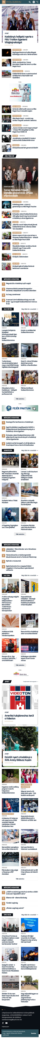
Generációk (16, 145)
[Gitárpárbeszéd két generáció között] (6, 148)
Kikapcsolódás (17, 50)
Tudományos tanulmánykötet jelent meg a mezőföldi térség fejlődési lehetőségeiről (10, 364)
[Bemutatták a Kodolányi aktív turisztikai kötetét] (29, 621)
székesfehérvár (25, 787)
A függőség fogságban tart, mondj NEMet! (10, 526)
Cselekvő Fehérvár (17, 71)
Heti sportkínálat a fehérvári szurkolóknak (29, 848)
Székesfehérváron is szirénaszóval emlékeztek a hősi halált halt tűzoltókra (24, 75)
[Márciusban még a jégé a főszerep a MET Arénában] (10, 859)
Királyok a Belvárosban (20, 257)
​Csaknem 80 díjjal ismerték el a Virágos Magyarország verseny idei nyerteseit (29, 939)
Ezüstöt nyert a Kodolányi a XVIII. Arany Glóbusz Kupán (18, 758)
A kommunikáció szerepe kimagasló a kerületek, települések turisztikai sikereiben (21, 289)
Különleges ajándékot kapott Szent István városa (28, 658)
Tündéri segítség (12, 903)
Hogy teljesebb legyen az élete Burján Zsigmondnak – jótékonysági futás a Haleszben (29, 997)
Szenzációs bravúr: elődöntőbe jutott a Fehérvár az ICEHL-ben (28, 818)
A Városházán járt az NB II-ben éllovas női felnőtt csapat (29, 872)
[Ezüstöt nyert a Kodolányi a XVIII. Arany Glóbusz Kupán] (20, 746)
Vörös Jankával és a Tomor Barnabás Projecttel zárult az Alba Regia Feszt (24, 64)
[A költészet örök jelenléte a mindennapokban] (10, 621)
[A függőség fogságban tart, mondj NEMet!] (10, 514)
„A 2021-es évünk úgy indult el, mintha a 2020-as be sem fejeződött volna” (22, 893)
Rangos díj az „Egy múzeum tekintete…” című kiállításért (9, 658)
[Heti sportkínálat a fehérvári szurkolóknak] (29, 836)
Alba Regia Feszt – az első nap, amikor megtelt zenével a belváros (24, 119)
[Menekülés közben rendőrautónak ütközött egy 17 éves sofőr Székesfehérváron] (6, 246)
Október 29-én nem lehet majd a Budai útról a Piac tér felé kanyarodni (10, 996)
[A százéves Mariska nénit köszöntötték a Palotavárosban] (29, 514)
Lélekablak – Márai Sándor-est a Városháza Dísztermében (21, 550)
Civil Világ (7, 915)
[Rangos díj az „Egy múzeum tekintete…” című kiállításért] (10, 645)
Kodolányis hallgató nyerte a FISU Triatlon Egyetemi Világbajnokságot (19, 39)
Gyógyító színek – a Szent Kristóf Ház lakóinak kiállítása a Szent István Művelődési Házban (10, 969)
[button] (33, 1033)
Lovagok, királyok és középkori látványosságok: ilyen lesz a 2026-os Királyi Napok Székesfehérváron (9, 335)
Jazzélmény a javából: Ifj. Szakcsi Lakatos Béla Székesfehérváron (24, 139)
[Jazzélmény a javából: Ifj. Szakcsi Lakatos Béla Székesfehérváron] (6, 138)
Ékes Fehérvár (16, 106)
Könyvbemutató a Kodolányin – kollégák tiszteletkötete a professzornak (9, 391)
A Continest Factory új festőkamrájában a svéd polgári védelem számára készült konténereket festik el (10, 940)
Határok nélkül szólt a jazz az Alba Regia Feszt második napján (24, 110)
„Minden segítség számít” (15, 908)
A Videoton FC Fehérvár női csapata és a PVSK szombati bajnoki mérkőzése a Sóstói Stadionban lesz (10, 822)
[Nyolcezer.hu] (11, 2)
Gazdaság (15, 222)
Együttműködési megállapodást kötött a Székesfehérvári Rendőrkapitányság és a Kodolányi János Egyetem (20, 429)
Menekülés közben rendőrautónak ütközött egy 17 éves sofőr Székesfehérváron (24, 248)
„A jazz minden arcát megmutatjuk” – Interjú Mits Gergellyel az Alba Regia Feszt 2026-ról (25, 130)
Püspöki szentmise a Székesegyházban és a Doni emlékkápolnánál (29, 967)
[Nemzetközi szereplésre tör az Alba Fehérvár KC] (10, 836)
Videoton (10, 814)
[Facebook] (3, 1023)
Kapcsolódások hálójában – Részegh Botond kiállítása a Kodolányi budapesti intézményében (28, 601)
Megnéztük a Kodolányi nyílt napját (18, 283)
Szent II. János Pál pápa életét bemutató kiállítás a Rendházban (29, 363)
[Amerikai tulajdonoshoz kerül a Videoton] (20, 705)
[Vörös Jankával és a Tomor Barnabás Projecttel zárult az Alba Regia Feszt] (6, 62)
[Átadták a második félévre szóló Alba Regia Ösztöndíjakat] (29, 490)
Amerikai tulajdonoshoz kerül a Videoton (19, 717)
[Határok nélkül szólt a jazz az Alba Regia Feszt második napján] (6, 109)
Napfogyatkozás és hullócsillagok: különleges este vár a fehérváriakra (24, 53)
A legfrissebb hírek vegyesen (30, 681)
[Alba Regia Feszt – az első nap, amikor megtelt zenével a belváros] (6, 119)
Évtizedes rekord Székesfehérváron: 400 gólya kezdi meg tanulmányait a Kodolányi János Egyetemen (24, 216)
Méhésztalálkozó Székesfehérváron (27, 389)
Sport (6, 33)
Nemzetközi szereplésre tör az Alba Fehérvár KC (10, 848)
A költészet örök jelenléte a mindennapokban (8, 633)
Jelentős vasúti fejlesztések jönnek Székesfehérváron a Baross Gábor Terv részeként (24, 226)
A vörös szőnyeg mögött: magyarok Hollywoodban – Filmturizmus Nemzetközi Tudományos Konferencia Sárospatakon (10, 604)
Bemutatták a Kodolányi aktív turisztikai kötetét (29, 632)
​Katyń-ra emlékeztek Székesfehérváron (28, 331)
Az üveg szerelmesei (13, 294)
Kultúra (15, 136)
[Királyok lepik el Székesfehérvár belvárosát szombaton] (6, 266)
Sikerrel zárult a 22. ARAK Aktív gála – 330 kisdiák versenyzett (28, 793)
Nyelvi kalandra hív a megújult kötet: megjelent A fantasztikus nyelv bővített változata (20, 568)
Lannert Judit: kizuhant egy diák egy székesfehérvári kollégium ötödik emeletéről (29, 475)
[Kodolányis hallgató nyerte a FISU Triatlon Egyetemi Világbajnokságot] (20, 24)
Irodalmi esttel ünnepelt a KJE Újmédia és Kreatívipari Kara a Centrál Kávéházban (20, 444)
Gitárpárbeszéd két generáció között (25, 148)
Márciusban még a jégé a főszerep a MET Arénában (10, 872)
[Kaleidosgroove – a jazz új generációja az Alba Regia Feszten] (6, 205)
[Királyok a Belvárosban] (6, 257)
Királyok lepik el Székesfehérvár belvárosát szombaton (23, 267)
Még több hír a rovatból (28, 309)
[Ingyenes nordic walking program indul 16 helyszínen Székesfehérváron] (10, 776)
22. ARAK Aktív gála (26, 784)
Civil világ (15, 243)
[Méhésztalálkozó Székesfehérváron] (29, 377)
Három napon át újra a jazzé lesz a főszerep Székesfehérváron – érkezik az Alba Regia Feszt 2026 (25, 237)
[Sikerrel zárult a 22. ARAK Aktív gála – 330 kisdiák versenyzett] (29, 776)
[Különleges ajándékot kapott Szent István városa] (29, 645)
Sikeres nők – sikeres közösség (16, 897)
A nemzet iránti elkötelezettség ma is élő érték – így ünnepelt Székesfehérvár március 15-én (21, 301)
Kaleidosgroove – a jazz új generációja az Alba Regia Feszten (24, 205)
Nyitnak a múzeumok (13, 561)
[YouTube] (6, 1023)
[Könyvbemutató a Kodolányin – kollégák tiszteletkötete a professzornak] (10, 377)
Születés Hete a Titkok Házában (9, 501)
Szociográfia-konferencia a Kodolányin (19, 422)
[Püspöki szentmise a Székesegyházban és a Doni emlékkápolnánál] (29, 954)
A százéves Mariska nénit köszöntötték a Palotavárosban (28, 527)
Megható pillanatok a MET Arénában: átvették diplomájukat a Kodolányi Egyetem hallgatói (10, 475)
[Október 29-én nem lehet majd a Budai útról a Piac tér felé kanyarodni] (10, 983)
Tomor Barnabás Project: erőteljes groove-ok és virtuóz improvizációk (18, 193)
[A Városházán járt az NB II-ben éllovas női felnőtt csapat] (29, 859)
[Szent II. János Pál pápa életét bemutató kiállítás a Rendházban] (29, 350)
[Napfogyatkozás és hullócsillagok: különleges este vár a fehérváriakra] (6, 52)
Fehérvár (4, 814)
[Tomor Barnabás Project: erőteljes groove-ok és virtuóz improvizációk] (20, 178)
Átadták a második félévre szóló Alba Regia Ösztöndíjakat (29, 502)
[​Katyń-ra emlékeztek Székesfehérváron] (29, 319)
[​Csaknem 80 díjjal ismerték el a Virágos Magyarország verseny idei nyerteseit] (29, 925)
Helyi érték (16, 263)
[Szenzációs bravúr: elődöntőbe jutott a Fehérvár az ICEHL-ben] (29, 805)
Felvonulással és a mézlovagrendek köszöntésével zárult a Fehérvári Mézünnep (21, 556)
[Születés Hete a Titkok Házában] (10, 490)
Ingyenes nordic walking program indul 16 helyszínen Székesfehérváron (10, 790)
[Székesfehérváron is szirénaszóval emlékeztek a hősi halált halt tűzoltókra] (6, 74)
